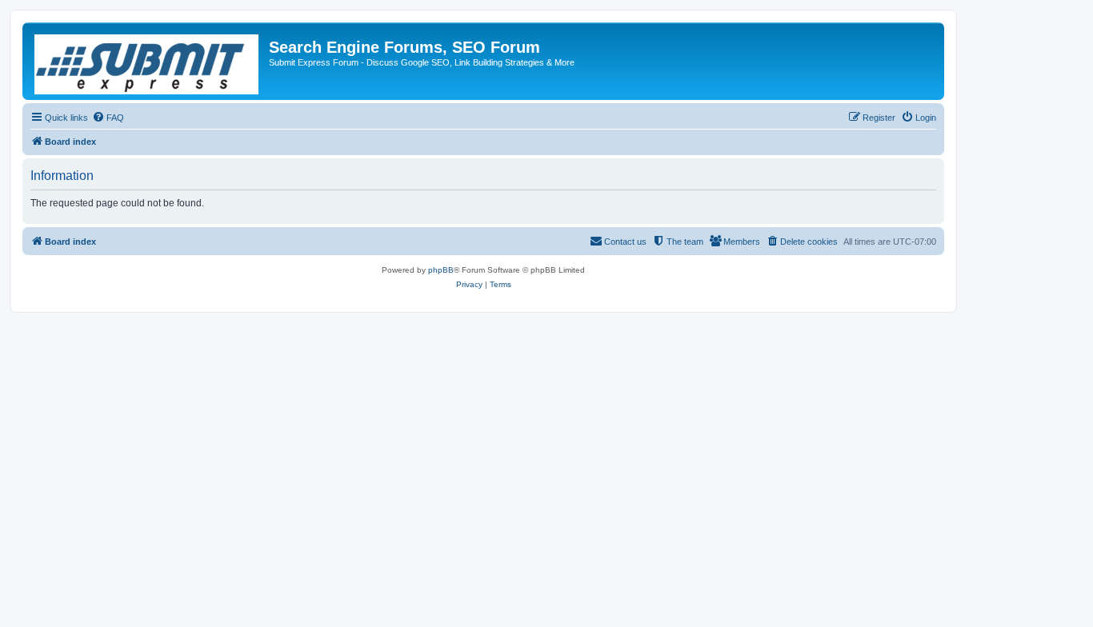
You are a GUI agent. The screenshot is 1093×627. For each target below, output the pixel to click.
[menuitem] (108, 117)
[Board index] (147, 61)
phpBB (441, 270)
